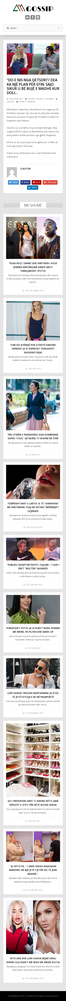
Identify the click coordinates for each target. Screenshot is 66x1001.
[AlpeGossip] (33, 7)
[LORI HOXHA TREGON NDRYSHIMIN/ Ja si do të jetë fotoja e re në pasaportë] (33, 673)
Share (26, 182)
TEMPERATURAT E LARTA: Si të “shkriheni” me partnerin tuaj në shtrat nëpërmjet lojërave (33, 507)
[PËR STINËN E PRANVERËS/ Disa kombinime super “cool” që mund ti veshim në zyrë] (33, 404)
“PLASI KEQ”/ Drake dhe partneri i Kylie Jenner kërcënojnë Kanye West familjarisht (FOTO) (33, 267)
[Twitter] (27, 17)
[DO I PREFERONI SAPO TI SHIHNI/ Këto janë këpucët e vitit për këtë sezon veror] (33, 760)
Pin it (38, 182)
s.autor (10, 102)
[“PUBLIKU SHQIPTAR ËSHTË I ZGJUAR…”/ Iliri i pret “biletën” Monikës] (33, 549)
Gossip (31, 99)
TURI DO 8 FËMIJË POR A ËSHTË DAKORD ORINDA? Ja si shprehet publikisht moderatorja (33, 348)
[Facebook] (32, 17)
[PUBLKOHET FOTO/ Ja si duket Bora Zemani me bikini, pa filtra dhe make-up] (33, 609)
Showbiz (50, 99)
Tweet (15, 182)
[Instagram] (38, 17)
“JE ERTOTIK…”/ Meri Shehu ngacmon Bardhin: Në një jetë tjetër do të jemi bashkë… (33, 870)
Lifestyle (40, 99)
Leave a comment (27, 102)
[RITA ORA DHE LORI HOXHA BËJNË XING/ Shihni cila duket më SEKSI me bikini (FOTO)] (33, 927)
